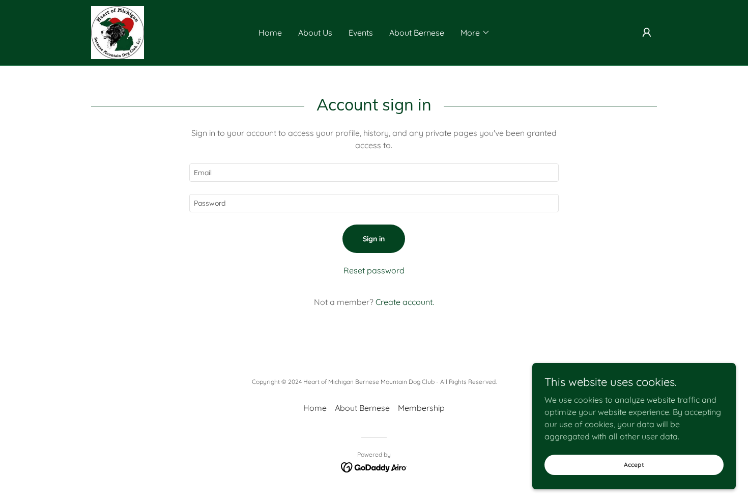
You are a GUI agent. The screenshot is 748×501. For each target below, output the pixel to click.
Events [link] (361, 32)
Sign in (374, 238)
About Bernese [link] (416, 32)
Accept (634, 464)
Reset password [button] (374, 270)
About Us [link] (315, 32)
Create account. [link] (405, 302)
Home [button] (315, 408)
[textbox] (373, 172)
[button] (475, 32)
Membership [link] (421, 408)
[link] (117, 31)
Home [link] (270, 32)
